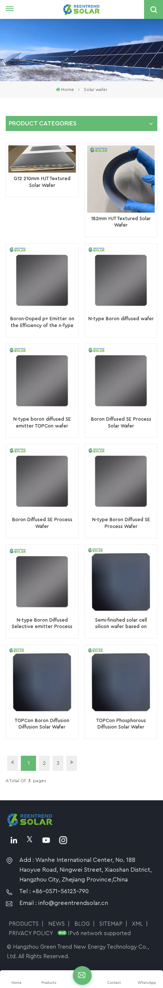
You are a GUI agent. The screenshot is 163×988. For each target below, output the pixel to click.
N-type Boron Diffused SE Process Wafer (121, 523)
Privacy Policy (31, 933)
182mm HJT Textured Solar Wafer (121, 222)
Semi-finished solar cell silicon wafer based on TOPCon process (121, 624)
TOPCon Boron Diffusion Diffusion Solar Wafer (42, 724)
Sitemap (110, 924)
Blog (82, 924)
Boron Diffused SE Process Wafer (42, 523)
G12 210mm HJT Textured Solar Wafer (42, 182)
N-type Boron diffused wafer (121, 318)
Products (24, 924)
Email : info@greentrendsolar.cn (63, 903)
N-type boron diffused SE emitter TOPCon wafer (42, 422)
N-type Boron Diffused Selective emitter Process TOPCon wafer (42, 624)
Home (67, 89)
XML (137, 924)
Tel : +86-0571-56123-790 (54, 891)
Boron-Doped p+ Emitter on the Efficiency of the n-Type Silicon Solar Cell (42, 322)
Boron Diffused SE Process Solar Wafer (121, 422)
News (56, 924)
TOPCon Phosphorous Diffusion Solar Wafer (121, 724)
